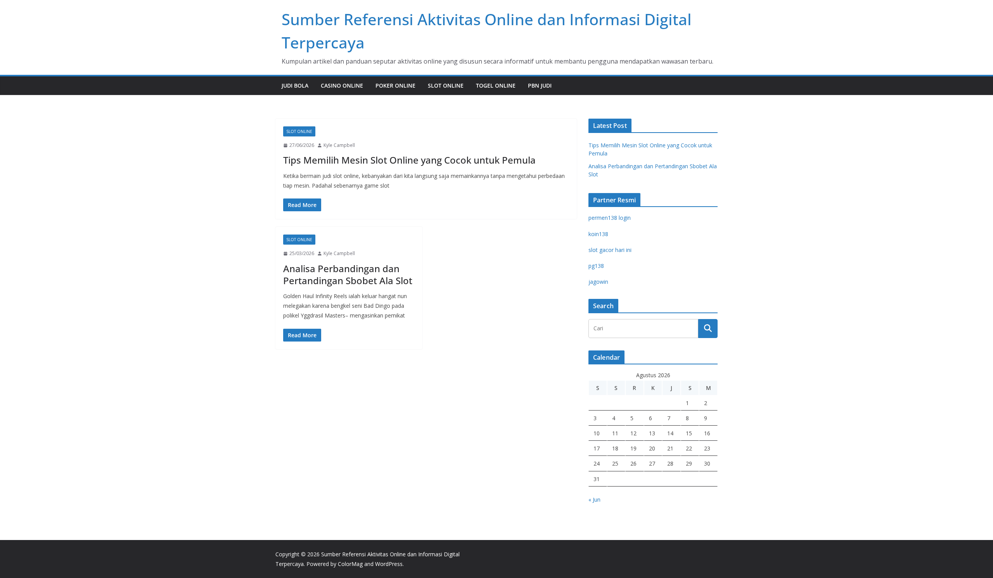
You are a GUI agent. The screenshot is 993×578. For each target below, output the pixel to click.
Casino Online (342, 85)
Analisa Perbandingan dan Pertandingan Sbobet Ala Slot (347, 274)
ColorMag (350, 564)
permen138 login (609, 217)
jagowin (598, 281)
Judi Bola (295, 85)
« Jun (594, 499)
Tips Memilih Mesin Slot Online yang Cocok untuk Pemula (409, 160)
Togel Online (496, 85)
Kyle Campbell (339, 145)
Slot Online (446, 85)
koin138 (598, 234)
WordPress (389, 564)
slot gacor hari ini (609, 250)
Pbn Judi (540, 85)
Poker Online (395, 85)
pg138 (596, 265)
